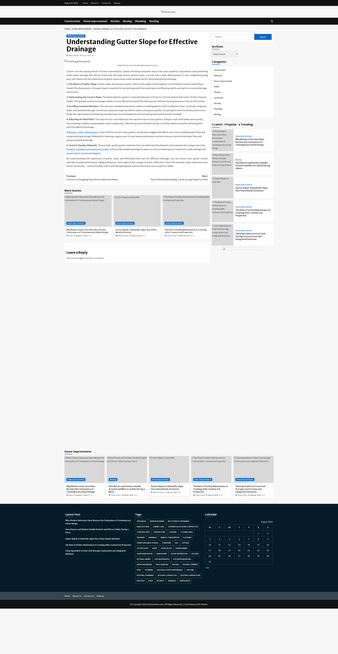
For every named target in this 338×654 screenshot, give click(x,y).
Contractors (159, 532)
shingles (172, 581)
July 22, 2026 (137, 236)
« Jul (207, 567)
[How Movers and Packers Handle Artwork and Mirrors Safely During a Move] (223, 159)
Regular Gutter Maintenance (170, 570)
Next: (179, 178)
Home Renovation (144, 554)
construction (143, 532)
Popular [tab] (231, 124)
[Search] (272, 21)
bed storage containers (178, 521)
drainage (153, 537)
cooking (173, 532)
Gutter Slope (142, 548)
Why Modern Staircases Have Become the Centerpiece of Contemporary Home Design (87, 231)
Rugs (150, 581)
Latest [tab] (218, 124)
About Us (94, 3)
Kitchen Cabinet (144, 559)
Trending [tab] (246, 124)
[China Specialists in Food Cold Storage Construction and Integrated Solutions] (223, 230)
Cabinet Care (158, 527)
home (154, 548)
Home (85, 3)
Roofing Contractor (167, 575)
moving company (190, 564)
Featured (218, 76)
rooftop (141, 581)
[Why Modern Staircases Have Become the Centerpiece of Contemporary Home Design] (88, 210)
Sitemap (117, 3)
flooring (187, 537)
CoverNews (189, 604)
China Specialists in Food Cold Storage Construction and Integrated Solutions (250, 236)
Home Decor (166, 548)
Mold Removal (162, 564)
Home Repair (161, 554)
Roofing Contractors (190, 575)
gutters (185, 543)
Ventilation (185, 581)
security (160, 581)
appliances (141, 521)
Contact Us (106, 3)
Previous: (92, 178)
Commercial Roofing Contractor (183, 527)
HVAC (216, 87)
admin (71, 236)
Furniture (166, 543)
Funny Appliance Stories (147, 543)
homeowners (181, 548)
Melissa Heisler (74, 55)
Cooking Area (186, 532)
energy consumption (170, 537)
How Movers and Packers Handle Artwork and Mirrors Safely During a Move (252, 166)
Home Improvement (95, 21)
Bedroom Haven (157, 521)
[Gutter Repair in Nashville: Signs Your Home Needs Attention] (137, 210)
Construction (72, 21)
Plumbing (140, 21)
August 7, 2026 (82, 236)
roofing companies (145, 575)
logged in (82, 258)
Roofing (154, 21)
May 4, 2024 (86, 55)
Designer (141, 537)
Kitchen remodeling (182, 559)
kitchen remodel (162, 559)
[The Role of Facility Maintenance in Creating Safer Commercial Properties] (186, 210)
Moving (127, 21)
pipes (139, 570)
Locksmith (218, 98)
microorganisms (144, 564)
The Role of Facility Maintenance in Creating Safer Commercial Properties (252, 213)
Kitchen (115, 21)
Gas (176, 543)
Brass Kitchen (143, 527)
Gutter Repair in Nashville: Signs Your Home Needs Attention (92, 539)
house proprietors (179, 554)
